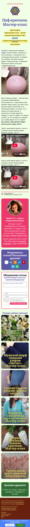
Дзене (15, 489)
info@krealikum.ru (20, 504)
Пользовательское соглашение (8, 508)
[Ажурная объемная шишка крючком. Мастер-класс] (15, 442)
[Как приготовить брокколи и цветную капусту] (15, 332)
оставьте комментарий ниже (15, 236)
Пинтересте (9, 492)
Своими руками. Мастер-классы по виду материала (15, 41)
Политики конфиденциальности (17, 301)
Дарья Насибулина (19, 502)
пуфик (3, 53)
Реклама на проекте (6, 514)
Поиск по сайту (5, 515)
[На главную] (15, 15)
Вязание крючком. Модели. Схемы (15, 35)
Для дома (15, 38)
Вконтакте (22, 489)
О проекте (3, 512)
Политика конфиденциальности (8, 509)
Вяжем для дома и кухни (11, 32)
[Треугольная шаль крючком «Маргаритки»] (15, 466)
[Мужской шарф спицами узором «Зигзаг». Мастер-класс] (15, 360)
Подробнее (9, 525)
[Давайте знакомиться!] (15, 208)
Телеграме (18, 492)
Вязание (23, 32)
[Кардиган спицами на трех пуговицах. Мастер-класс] (15, 416)
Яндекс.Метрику (15, 522)
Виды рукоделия (15, 30)
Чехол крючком (15, 44)
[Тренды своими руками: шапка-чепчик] (15, 383)
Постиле (15, 494)
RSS (2, 517)
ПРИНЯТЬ (20, 525)
